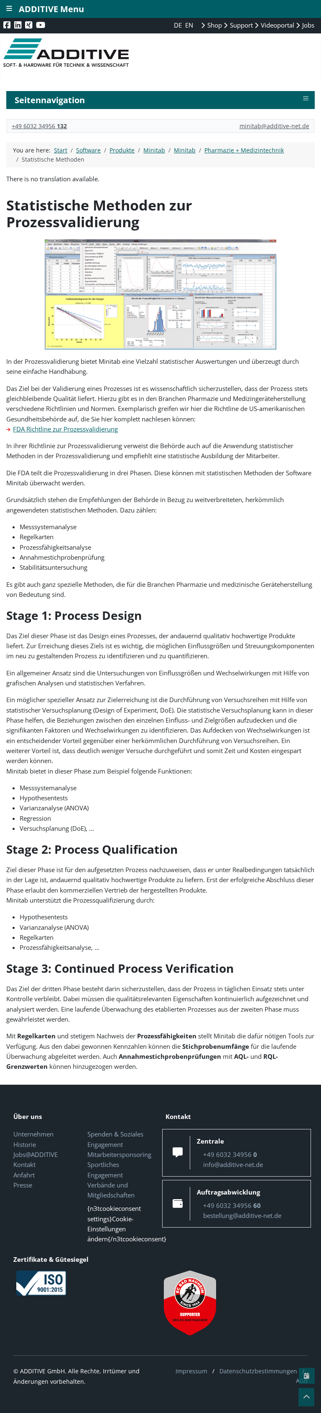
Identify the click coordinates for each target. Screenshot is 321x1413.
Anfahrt (24, 1175)
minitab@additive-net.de (274, 126)
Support (240, 25)
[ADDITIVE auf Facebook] (7, 24)
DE (178, 25)
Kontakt (24, 1164)
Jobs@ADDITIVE (35, 1154)
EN (189, 25)
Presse (22, 1185)
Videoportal (276, 25)
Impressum (191, 1371)
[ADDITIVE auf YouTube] (41, 24)
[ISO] (41, 1282)
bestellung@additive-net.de (242, 1215)
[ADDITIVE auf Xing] (29, 24)
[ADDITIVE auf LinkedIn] (18, 24)
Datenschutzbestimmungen (258, 1371)
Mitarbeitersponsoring (119, 1154)
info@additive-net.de (233, 1164)
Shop (214, 25)
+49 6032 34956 (39, 126)
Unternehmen (33, 1134)
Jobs (307, 25)
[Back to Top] (306, 1397)
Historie (24, 1144)
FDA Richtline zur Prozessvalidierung (65, 429)
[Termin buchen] (307, 1376)
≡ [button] (306, 98)
